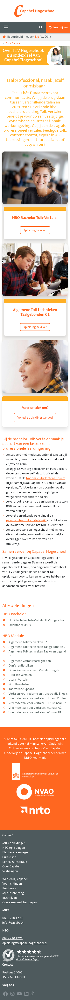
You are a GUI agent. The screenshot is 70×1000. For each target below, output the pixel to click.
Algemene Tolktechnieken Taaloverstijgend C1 (37, 654)
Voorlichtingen (12, 883)
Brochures (9, 888)
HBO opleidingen (13, 847)
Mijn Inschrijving (13, 893)
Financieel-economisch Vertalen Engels (34, 670)
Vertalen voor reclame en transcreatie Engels (38, 693)
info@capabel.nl (13, 922)
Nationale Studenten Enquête (45, 478)
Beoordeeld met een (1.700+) (29, 36)
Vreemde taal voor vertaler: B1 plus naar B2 (37, 703)
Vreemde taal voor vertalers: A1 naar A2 (35, 707)
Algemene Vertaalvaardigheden (30, 661)
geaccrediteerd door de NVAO (26, 520)
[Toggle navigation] (6, 27)
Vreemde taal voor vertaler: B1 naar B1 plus (37, 698)
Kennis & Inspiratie (14, 862)
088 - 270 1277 (12, 938)
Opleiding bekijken (35, 230)
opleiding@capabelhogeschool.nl (24, 943)
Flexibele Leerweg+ (15, 852)
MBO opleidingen (13, 843)
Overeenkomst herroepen (19, 902)
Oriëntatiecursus (20, 625)
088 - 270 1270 (12, 918)
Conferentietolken (21, 665)
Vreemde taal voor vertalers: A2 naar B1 (35, 712)
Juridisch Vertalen (20, 675)
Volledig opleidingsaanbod (35, 417)
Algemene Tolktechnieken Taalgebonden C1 (38, 647)
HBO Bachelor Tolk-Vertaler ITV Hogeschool (37, 620)
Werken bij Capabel (15, 879)
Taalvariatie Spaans (21, 689)
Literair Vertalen (19, 679)
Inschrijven (60, 27)
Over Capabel (13, 43)
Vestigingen (10, 871)
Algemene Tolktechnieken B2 (28, 642)
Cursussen (9, 857)
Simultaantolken (20, 684)
